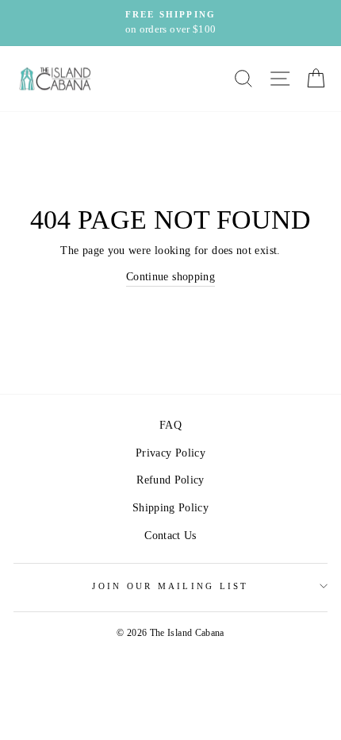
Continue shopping (170, 276)
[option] (170, 23)
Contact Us (170, 535)
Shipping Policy (170, 507)
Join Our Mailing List (170, 586)
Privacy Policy (170, 452)
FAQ (170, 424)
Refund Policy (170, 479)
